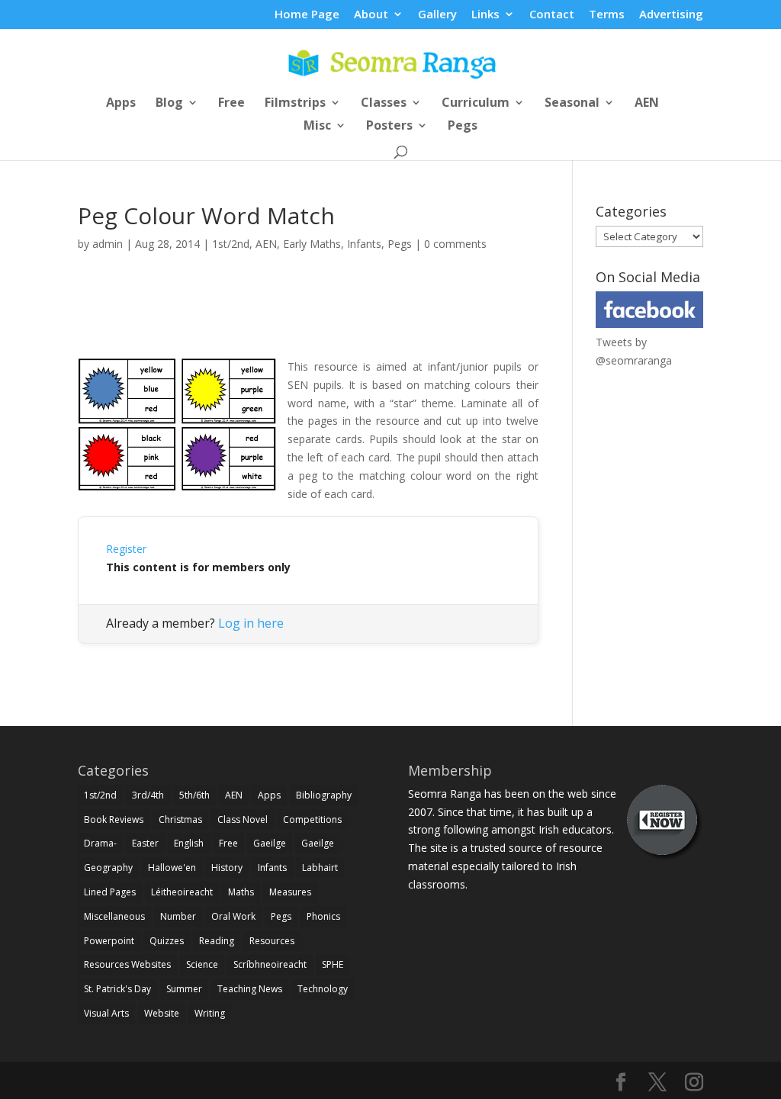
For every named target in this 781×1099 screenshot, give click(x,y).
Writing (209, 1013)
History (227, 867)
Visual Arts (106, 1013)
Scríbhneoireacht (270, 964)
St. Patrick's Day (117, 988)
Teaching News (249, 988)
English (189, 843)
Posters (389, 126)
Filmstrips (295, 104)
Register (126, 548)
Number (178, 916)
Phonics (323, 916)
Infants (364, 243)
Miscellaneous (114, 916)
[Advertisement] (308, 322)
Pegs (462, 126)
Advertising (671, 14)
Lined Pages (110, 891)
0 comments (455, 243)
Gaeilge (269, 843)
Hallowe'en (172, 867)
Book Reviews (113, 819)
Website (161, 1013)
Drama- (100, 843)
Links (485, 14)
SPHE (332, 964)
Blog (169, 104)
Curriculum (475, 104)
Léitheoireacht (182, 891)
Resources (271, 940)
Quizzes (166, 940)
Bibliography (324, 795)
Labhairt (320, 867)
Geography (108, 867)
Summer (184, 988)
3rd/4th (148, 795)
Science (202, 964)
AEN (647, 104)
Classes (384, 104)
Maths (241, 891)
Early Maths (312, 243)
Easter (145, 843)
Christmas (180, 819)
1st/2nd (230, 243)
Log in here (251, 623)
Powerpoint (109, 940)
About (371, 14)
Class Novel (242, 819)
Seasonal (572, 104)
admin (107, 243)
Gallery (437, 14)
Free (231, 104)
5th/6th (194, 795)
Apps (121, 104)
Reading (216, 940)
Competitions (312, 819)
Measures (290, 891)
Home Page (307, 14)
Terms (607, 14)
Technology (322, 988)
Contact (551, 14)
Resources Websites (127, 964)
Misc (317, 126)
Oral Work (233, 916)
